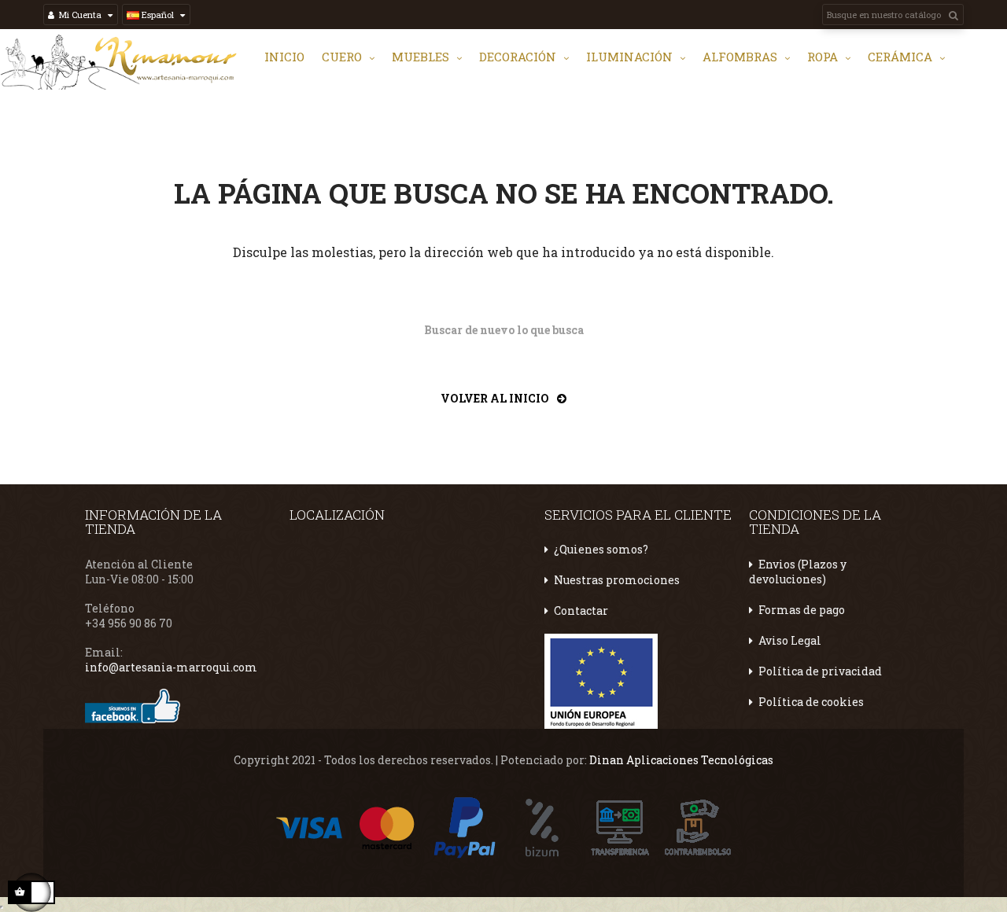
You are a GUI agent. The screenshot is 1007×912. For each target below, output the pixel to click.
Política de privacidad (820, 671)
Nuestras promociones (617, 579)
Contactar (581, 610)
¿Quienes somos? (601, 549)
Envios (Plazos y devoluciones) (798, 572)
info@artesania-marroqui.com (171, 667)
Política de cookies (811, 701)
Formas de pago (801, 609)
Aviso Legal (789, 640)
